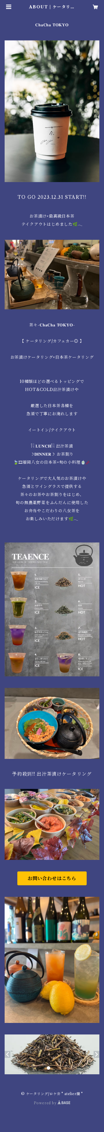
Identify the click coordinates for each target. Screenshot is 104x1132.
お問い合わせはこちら (52, 878)
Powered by (46, 1103)
